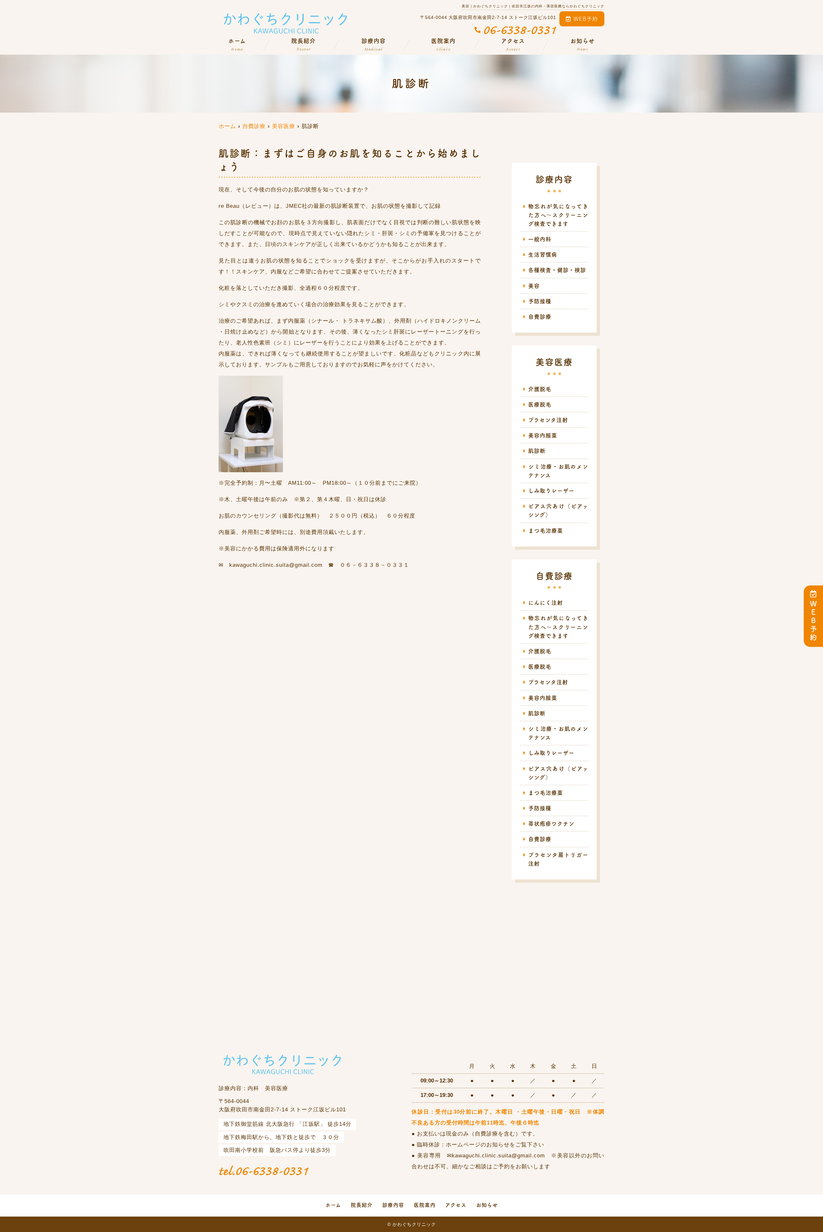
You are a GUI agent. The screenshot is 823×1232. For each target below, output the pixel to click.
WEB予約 (586, 19)
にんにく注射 (545, 602)
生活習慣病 (542, 254)
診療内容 (373, 45)
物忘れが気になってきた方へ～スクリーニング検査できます (558, 215)
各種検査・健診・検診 (557, 270)
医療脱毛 (539, 404)
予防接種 (539, 301)
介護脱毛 (539, 389)
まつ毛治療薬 (545, 530)
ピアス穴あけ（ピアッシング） (558, 510)
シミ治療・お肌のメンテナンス (558, 471)
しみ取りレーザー (551, 490)
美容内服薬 (545, 435)
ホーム (237, 45)
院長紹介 (303, 45)
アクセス (513, 45)
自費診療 (539, 316)
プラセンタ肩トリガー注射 (558, 859)
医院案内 (443, 45)
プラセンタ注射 (548, 420)
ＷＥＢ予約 (813, 621)
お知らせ (582, 45)
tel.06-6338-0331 (263, 1171)
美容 (534, 286)
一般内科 (539, 239)
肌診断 (537, 451)
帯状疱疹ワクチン (551, 823)
